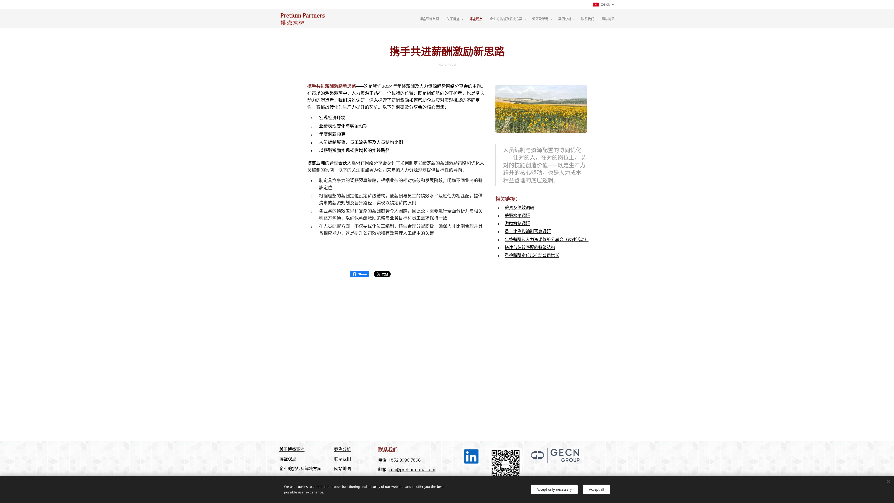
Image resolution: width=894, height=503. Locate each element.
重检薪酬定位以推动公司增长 (532, 255)
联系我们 (342, 459)
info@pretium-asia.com (412, 469)
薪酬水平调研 (517, 215)
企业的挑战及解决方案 (300, 468)
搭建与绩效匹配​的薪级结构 (530, 247)
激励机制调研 (517, 223)
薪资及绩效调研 (519, 207)
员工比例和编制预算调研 (528, 231)
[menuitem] (430, 19)
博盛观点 (287, 459)
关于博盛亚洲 (292, 449)
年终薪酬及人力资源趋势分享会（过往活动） (547, 239)
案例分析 (342, 449)
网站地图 (342, 468)
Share (362, 274)
